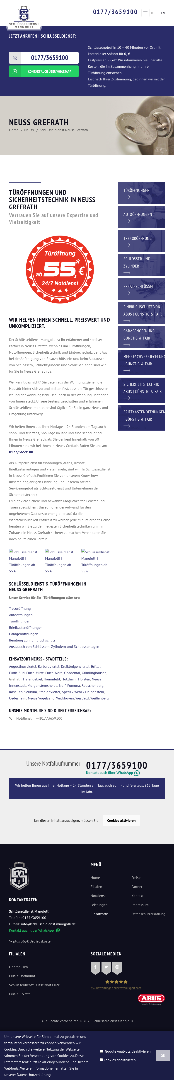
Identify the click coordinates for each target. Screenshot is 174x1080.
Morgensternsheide (42, 685)
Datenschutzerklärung (148, 913)
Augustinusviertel (22, 666)
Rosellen (16, 691)
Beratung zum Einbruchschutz (32, 640)
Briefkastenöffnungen (26, 627)
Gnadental (72, 672)
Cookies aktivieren (121, 820)
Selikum (30, 691)
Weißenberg (99, 698)
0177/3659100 (115, 11)
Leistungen (99, 904)
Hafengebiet (32, 679)
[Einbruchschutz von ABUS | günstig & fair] (141, 312)
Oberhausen (18, 966)
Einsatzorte (99, 913)
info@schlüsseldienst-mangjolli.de (48, 924)
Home (95, 877)
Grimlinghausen (94, 672)
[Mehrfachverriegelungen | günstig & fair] (141, 362)
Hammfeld (52, 679)
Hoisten (84, 679)
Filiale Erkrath (20, 994)
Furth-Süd (17, 672)
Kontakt (137, 895)
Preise (135, 877)
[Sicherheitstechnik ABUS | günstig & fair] (141, 390)
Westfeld (82, 698)
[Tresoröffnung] (141, 240)
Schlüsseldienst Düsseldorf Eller (34, 985)
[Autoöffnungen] (141, 216)
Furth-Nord (54, 672)
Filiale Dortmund (22, 976)
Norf (62, 685)
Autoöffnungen (21, 614)
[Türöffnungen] (141, 192)
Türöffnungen (19, 621)
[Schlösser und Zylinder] (141, 264)
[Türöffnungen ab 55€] (24, 16)
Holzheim (69, 679)
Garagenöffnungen (23, 634)
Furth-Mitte (35, 672)
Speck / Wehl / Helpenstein (83, 691)
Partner (136, 886)
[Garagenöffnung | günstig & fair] (141, 336)
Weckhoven (65, 698)
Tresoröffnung (20, 608)
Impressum (140, 904)
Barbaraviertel (48, 666)
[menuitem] (153, 13)
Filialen (96, 886)
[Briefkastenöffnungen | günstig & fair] (141, 417)
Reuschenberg (93, 685)
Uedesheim (17, 698)
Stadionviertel (49, 691)
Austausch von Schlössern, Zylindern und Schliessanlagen (54, 646)
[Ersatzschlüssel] (141, 288)
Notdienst (98, 895)
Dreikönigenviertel (75, 666)
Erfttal (96, 666)
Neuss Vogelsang (41, 698)
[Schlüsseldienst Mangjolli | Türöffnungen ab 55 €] (23, 561)
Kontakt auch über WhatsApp (34, 930)
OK (163, 1055)
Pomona (73, 685)
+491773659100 (49, 718)
